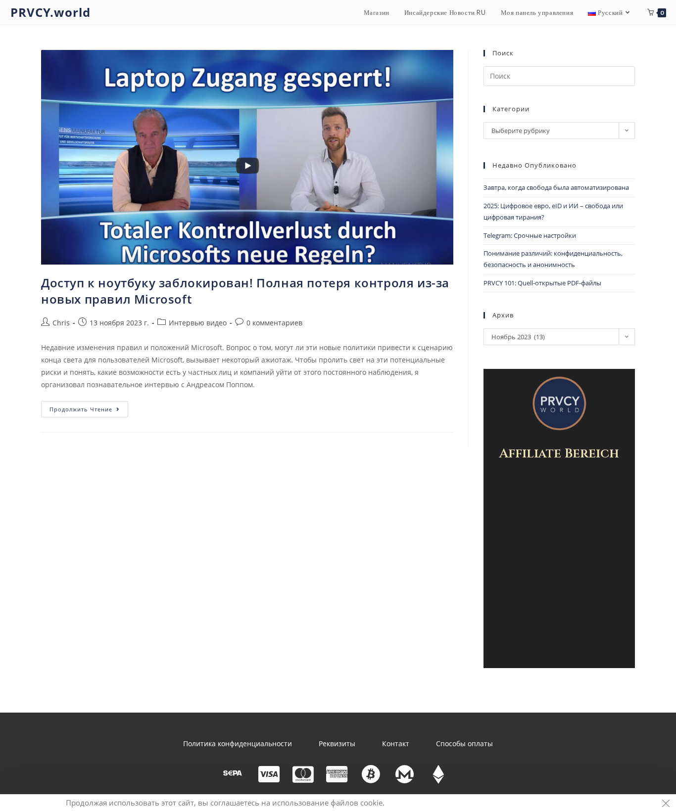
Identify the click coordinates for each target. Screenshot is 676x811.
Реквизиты (337, 743)
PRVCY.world (50, 12)
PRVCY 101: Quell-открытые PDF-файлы (542, 282)
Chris (61, 322)
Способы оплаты (464, 743)
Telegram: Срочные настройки (529, 235)
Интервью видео (198, 322)
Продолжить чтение (88, 407)
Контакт (395, 743)
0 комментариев (274, 322)
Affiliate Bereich (559, 453)
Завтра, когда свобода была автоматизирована (556, 187)
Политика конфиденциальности (237, 743)
